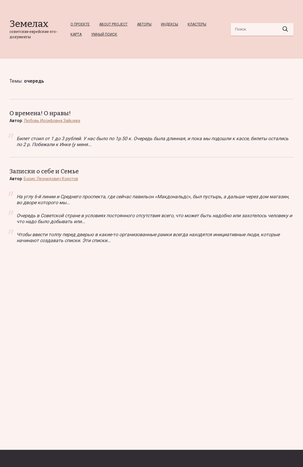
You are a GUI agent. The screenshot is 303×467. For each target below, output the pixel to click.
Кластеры (197, 24)
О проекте (80, 24)
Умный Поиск (104, 34)
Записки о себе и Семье (44, 171)
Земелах (29, 23)
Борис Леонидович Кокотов (51, 178)
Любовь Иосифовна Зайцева (52, 120)
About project (113, 24)
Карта (76, 34)
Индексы (169, 24)
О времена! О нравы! (40, 113)
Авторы (144, 24)
